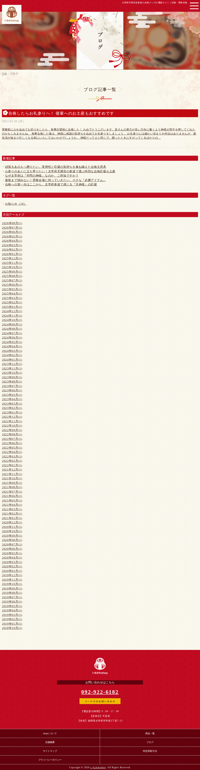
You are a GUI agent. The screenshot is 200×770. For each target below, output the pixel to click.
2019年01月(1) (12, 623)
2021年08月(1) (12, 487)
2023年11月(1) (12, 368)
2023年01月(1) (12, 412)
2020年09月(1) (12, 535)
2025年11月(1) (12, 262)
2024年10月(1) (12, 320)
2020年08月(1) (12, 540)
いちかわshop (98, 767)
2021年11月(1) (12, 474)
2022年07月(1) (12, 438)
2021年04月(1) (12, 504)
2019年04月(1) (12, 610)
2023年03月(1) (12, 403)
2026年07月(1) (12, 227)
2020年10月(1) (12, 531)
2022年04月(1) (12, 452)
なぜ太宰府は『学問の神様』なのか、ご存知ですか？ (42, 175)
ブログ (150, 742)
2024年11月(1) (12, 315)
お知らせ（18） (16, 203)
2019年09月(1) (12, 588)
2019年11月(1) (12, 579)
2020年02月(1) (12, 566)
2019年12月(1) (12, 575)
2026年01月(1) (12, 254)
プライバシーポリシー (50, 759)
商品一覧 (150, 733)
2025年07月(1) (12, 280)
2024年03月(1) (12, 350)
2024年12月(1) (12, 311)
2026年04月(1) (12, 240)
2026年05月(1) (12, 236)
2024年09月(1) (12, 324)
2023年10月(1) (12, 372)
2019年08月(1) (12, 592)
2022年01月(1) (12, 465)
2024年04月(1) (12, 346)
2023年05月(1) (12, 394)
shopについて (50, 733)
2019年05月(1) (12, 606)
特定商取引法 (150, 751)
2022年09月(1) (12, 430)
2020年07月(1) (12, 544)
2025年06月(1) (12, 284)
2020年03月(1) (12, 562)
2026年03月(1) (12, 245)
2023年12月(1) (12, 364)
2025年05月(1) (12, 289)
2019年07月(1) (12, 597)
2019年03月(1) (12, 614)
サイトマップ (50, 751)
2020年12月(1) (12, 522)
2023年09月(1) (12, 377)
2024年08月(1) (12, 328)
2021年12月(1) (12, 469)
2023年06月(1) (12, 390)
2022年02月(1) (12, 460)
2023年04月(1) (12, 399)
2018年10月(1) (12, 628)
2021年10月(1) (12, 478)
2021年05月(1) (12, 500)
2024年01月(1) (12, 359)
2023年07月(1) (12, 386)
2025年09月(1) (12, 271)
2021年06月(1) (12, 496)
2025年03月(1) (12, 298)
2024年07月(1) (12, 333)
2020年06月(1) (12, 548)
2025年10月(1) (12, 267)
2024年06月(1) (12, 337)
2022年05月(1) (12, 447)
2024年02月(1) (12, 355)
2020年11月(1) (12, 526)
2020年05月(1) (12, 553)
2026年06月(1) (12, 232)
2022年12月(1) (12, 416)
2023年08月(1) (12, 381)
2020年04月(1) (12, 557)
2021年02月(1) (12, 513)
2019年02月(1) (12, 619)
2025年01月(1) (12, 306)
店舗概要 (50, 742)
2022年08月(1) (12, 434)
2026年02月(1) (12, 249)
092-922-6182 (100, 692)
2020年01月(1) (12, 570)
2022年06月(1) (12, 443)
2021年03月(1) (12, 509)
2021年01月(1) (12, 518)
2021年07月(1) (12, 491)
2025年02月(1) (12, 302)
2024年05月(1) (12, 342)
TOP (4, 73)
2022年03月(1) (12, 456)
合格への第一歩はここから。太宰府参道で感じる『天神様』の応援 (51, 184)
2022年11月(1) (12, 421)
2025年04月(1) (12, 293)
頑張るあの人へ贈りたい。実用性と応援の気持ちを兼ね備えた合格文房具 (55, 166)
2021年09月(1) (12, 482)
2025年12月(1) (12, 258)
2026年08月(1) (12, 223)
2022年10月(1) (12, 425)
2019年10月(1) (12, 584)
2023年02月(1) (12, 408)
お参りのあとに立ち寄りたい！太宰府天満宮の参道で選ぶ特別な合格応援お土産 (60, 171)
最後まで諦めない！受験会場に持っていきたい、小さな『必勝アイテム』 (55, 180)
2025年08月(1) (12, 276)
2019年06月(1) (12, 601)
